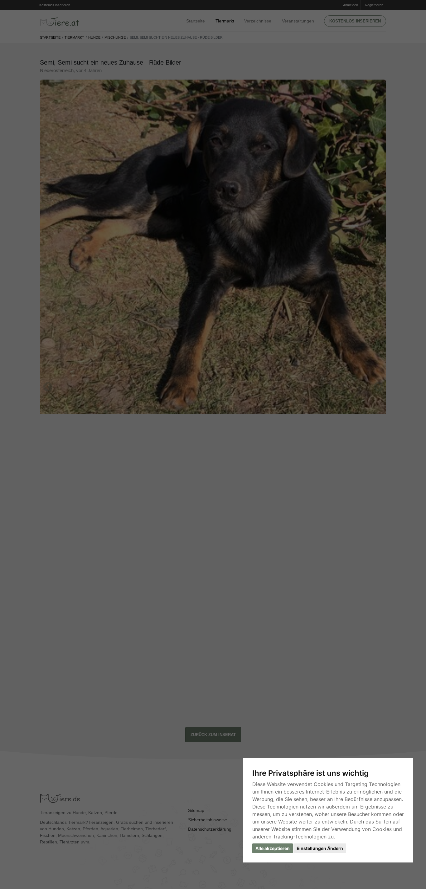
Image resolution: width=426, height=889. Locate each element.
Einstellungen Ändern (320, 848)
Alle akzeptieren (272, 848)
